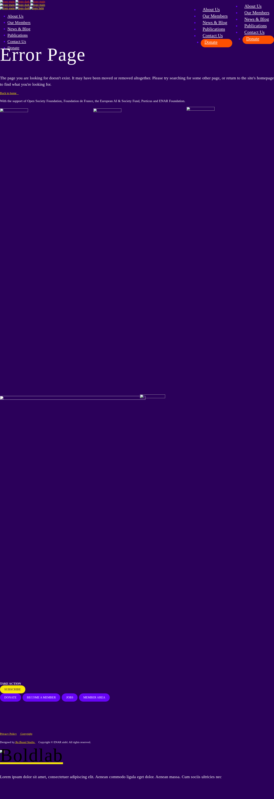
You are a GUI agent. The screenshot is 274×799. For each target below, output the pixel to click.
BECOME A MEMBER (41, 697)
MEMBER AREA (94, 697)
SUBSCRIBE (12, 689)
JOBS (69, 697)
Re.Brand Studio (25, 742)
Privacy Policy (8, 733)
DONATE (10, 697)
